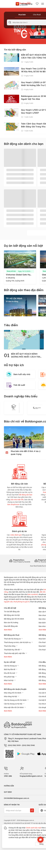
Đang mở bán (11, 271)
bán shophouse (13, 504)
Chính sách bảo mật (33, 827)
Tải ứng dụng (26, 4)
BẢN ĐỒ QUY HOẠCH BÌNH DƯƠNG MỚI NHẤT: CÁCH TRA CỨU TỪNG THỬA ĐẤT (25, 355)
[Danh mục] (43, 4)
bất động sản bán (25, 494)
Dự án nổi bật (9, 662)
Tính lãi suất (19, 385)
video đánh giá (15, 535)
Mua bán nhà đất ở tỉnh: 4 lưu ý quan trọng (25, 452)
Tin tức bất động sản (12, 611)
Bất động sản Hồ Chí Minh (14, 619)
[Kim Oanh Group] (13, 407)
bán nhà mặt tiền (17, 499)
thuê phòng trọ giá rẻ (21, 601)
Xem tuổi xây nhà (21, 374)
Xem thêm (8, 630)
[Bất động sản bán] (19, 471)
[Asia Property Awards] (19, 561)
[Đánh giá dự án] (19, 519)
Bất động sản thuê (11, 635)
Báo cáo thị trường (11, 622)
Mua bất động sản (11, 626)
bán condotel (33, 594)
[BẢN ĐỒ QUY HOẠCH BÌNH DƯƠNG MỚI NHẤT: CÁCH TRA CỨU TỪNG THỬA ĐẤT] (24, 339)
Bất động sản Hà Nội (12, 615)
